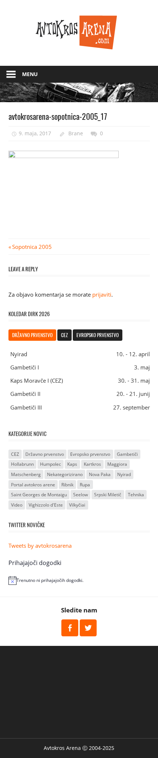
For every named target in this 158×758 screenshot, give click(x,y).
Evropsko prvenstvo (97, 335)
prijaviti (101, 294)
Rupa (85, 485)
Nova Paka (100, 474)
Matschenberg (26, 474)
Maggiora (117, 464)
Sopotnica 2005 (32, 246)
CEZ (64, 335)
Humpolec (50, 464)
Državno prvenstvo (32, 335)
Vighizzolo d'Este (46, 505)
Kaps (72, 464)
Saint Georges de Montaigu (39, 494)
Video (16, 505)
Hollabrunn (22, 464)
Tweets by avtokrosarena (40, 545)
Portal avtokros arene (33, 485)
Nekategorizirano (65, 474)
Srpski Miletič (107, 494)
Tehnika (136, 494)
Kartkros (92, 464)
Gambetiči (127, 454)
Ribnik (67, 485)
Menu (30, 74)
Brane (75, 133)
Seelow (80, 494)
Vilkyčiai (77, 505)
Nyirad (124, 474)
